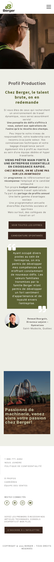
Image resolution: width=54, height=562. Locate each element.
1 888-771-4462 (14, 459)
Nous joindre (13, 462)
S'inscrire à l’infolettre (24, 530)
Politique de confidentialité (23, 466)
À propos (10, 478)
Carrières (10, 482)
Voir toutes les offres (27, 225)
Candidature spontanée (27, 235)
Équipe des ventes (16, 485)
